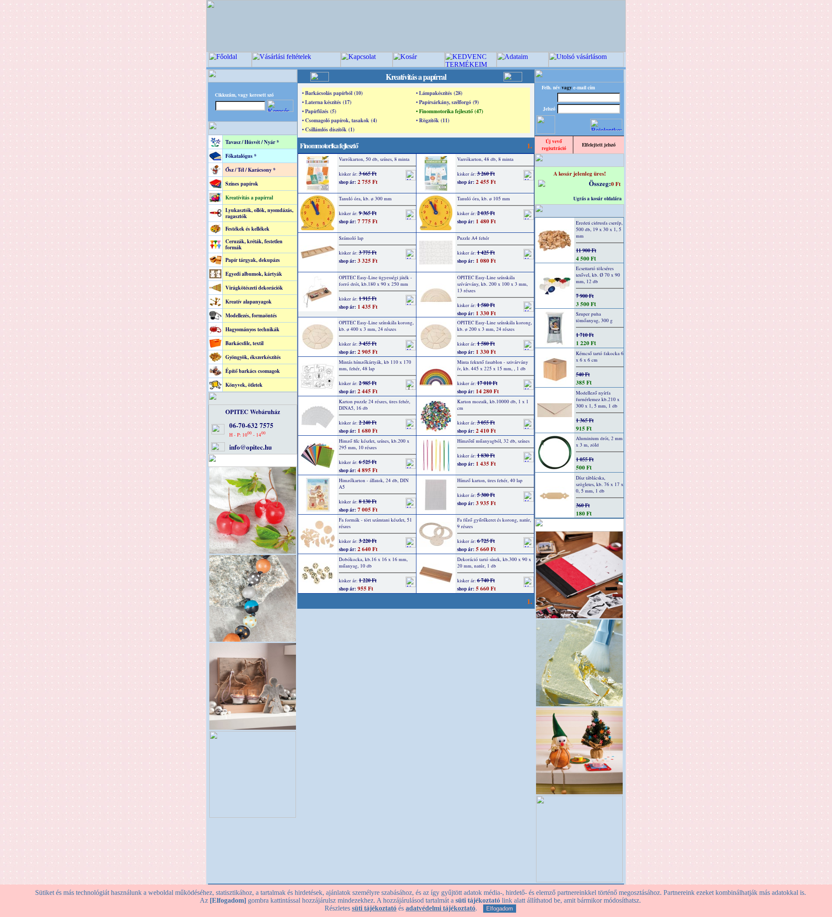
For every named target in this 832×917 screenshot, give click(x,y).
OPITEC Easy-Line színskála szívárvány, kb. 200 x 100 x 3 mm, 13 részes (492, 284)
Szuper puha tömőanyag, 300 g (594, 316)
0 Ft (616, 183)
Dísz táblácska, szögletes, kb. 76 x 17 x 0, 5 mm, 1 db (600, 484)
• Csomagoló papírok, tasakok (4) (339, 120)
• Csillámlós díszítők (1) (328, 129)
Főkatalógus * (241, 156)
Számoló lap (351, 238)
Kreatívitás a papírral (249, 197)
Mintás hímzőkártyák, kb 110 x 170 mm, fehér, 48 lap (375, 365)
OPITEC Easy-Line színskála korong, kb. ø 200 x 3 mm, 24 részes (494, 325)
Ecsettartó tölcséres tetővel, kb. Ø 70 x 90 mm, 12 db (598, 274)
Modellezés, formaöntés (251, 315)
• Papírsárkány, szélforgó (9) (447, 102)
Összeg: (600, 183)
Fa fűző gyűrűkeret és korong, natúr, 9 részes (494, 522)
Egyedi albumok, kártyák (253, 273)
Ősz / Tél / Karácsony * (250, 169)
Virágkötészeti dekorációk (254, 287)
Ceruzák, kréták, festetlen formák (254, 244)
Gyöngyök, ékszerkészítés (253, 357)
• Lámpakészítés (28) (439, 93)
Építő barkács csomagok (252, 371)
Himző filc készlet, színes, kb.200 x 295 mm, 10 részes (374, 443)
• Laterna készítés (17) (326, 102)
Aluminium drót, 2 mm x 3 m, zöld (599, 441)
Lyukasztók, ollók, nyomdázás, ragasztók (259, 213)
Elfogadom (499, 908)
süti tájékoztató (374, 908)
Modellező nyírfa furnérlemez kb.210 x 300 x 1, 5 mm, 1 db (598, 399)
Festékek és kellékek (247, 228)
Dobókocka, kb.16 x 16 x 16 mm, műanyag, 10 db (373, 562)
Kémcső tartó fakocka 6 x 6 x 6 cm (600, 356)
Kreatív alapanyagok (248, 301)
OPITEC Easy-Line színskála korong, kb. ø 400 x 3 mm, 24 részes (376, 325)
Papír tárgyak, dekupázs (252, 260)
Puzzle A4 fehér (473, 238)
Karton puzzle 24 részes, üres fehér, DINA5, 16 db (374, 404)
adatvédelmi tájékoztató (440, 908)
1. (529, 145)
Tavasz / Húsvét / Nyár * (252, 142)
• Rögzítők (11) (432, 120)
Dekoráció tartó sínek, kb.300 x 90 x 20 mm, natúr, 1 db (494, 562)
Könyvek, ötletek (244, 384)
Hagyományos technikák (252, 329)
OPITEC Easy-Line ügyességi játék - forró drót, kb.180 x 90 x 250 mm (375, 280)
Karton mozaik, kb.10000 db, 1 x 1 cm (493, 404)
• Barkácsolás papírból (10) (332, 93)
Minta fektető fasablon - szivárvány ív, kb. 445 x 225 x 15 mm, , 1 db (492, 365)
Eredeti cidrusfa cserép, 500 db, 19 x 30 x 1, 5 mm (599, 229)
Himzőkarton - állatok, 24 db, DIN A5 (374, 483)
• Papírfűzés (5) (319, 111)
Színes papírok (241, 183)
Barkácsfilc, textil (244, 343)
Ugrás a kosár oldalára (597, 198)
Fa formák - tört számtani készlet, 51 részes (375, 522)
